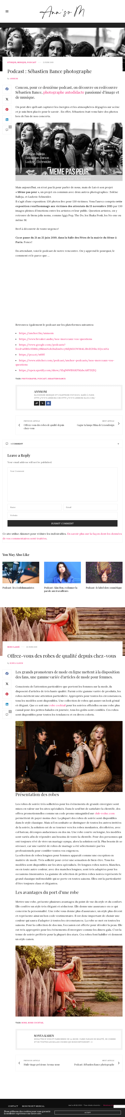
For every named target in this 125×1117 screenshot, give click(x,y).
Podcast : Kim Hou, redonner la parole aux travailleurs (60, 589)
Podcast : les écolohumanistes (18, 587)
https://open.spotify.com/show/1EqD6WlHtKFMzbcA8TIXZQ (57, 370)
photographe (28, 379)
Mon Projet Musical (33, 1106)
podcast (42, 379)
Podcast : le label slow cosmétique (104, 587)
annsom (14, 78)
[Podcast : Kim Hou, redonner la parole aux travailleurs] (62, 572)
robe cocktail (57, 705)
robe (24, 1023)
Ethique (11, 62)
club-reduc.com (105, 813)
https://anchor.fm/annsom (36, 333)
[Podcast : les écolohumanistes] (20, 572)
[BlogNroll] (62, 11)
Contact (13, 1106)
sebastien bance (57, 379)
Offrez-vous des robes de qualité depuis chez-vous (61, 655)
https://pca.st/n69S (32, 354)
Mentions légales (110, 1105)
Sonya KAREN (16, 663)
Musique (21, 62)
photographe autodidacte (63, 92)
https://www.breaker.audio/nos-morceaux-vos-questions (55, 339)
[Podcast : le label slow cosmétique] (104, 572)
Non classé (13, 647)
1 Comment (17, 443)
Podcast (31, 62)
